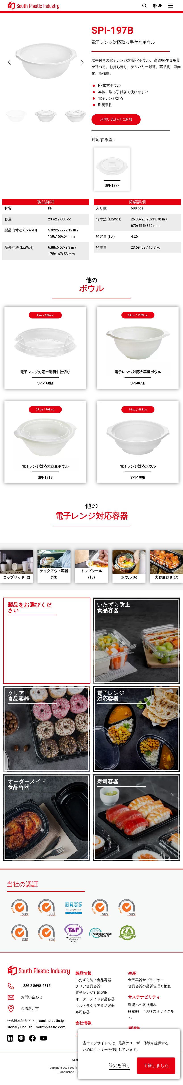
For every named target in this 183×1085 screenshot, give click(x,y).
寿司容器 (82, 1012)
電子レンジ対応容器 (91, 516)
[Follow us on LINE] (21, 1038)
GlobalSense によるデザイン (76, 1072)
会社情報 (83, 1023)
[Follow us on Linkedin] (10, 1038)
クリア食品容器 (87, 986)
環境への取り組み (142, 1005)
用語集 (134, 1028)
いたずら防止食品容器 (93, 980)
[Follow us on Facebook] (32, 1038)
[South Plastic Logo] (33, 5)
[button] (9, 62)
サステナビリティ (144, 997)
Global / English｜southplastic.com (36, 1027)
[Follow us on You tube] (43, 1038)
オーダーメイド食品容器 (95, 999)
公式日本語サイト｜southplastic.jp (35, 1021)
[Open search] (144, 5)
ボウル (91, 288)
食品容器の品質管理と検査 (149, 986)
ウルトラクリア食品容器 (95, 1006)
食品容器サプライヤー (146, 980)
